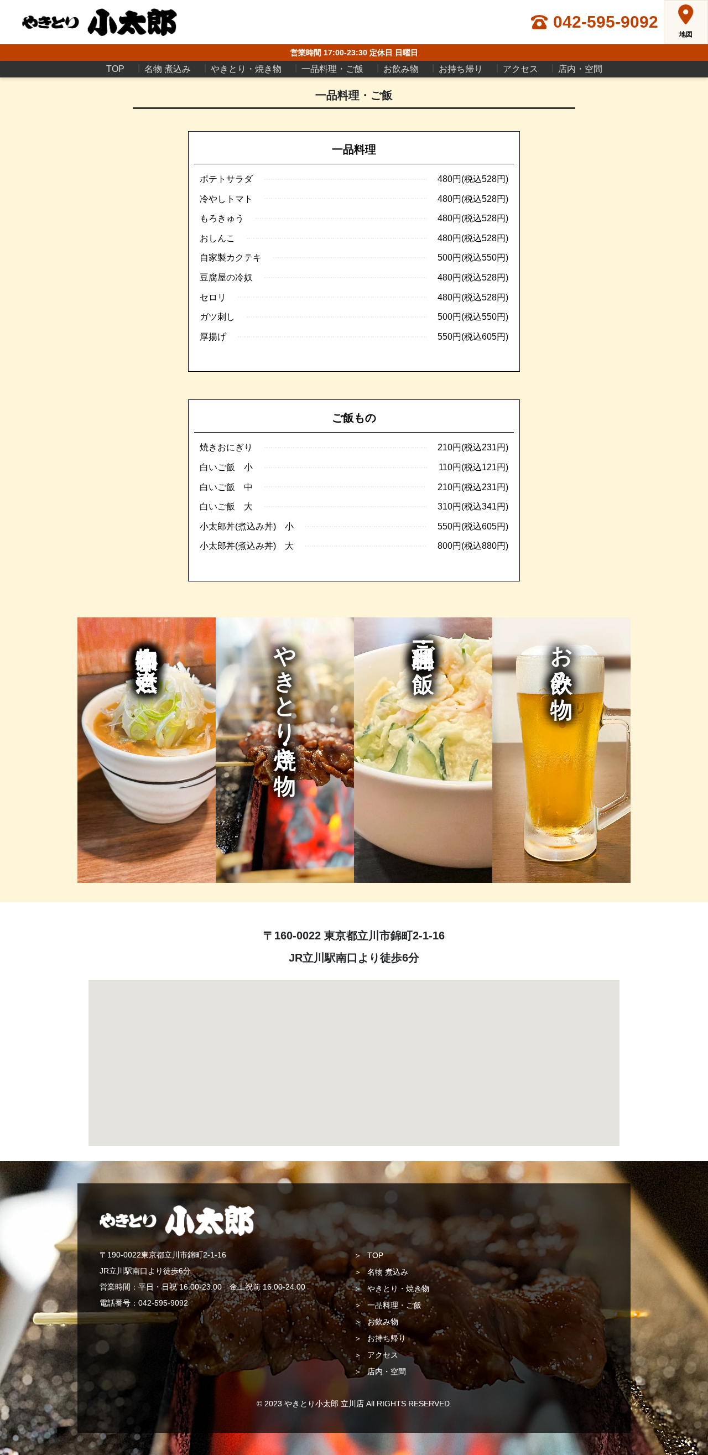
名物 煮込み (167, 69)
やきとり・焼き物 (246, 69)
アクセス (520, 69)
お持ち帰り (461, 69)
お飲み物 (401, 69)
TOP (115, 69)
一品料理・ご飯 (332, 69)
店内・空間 (580, 69)
